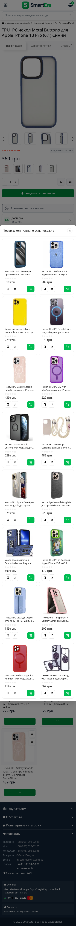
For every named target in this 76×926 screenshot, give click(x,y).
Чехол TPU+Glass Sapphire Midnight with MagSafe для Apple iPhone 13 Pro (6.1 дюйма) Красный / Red (19, 677)
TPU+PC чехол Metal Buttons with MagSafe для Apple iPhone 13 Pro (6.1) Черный (18, 446)
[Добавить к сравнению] (15, 289)
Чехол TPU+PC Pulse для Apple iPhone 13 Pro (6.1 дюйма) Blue (18, 273)
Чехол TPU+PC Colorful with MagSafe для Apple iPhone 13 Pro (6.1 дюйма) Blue (56, 330)
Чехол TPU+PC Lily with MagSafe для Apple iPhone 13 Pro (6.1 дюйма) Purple (55, 388)
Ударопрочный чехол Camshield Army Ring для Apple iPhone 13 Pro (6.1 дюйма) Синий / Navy (18, 561)
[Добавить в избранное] (8, 289)
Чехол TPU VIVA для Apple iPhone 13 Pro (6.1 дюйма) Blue (19, 619)
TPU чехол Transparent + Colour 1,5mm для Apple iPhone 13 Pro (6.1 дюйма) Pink (55, 619)
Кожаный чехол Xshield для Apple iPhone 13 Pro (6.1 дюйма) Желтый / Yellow (19, 330)
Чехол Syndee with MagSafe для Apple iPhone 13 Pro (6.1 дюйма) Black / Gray (56, 504)
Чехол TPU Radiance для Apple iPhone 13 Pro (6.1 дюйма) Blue (54, 273)
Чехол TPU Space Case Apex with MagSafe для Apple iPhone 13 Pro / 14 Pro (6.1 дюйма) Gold (19, 504)
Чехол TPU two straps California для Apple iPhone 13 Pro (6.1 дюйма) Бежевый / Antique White (56, 446)
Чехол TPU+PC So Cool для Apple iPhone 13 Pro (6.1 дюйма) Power (56, 561)
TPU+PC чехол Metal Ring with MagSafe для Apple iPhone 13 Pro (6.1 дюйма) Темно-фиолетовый (55, 677)
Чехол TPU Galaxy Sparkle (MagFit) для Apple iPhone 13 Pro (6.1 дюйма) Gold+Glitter (18, 388)
